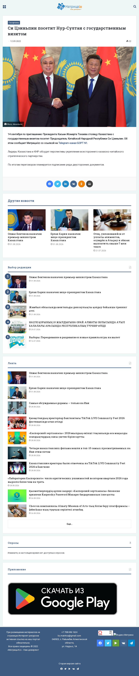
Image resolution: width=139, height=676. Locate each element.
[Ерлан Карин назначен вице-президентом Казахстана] (69, 220)
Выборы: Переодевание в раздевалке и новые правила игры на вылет (74, 337)
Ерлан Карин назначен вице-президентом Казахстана (66, 237)
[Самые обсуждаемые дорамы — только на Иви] (17, 407)
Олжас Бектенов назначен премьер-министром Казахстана (25, 237)
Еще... (69, 524)
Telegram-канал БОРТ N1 (72, 143)
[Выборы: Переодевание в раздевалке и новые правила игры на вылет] (17, 342)
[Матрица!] (69, 6)
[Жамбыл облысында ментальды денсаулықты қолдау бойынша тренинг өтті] (17, 312)
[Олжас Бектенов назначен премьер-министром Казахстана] (27, 219)
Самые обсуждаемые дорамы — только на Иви (59, 403)
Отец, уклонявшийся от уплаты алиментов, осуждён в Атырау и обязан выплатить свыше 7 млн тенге (111, 240)
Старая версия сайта (70, 663)
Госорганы (14, 22)
